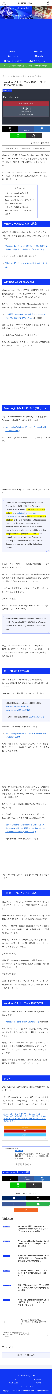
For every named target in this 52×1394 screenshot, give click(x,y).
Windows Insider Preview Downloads (21, 1022)
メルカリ (25, 1135)
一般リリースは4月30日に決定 (16, 193)
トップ (13, 1379)
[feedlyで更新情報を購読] (27, 1164)
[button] (34, 135)
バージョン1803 (24, 1172)
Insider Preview (10, 1172)
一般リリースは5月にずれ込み (16, 207)
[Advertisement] (26, 34)
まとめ (7, 214)
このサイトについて (26, 1386)
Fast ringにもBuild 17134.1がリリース (19, 200)
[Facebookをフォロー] (23, 1164)
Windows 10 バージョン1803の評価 (18, 210)
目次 (17, 188)
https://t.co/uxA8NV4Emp (16, 707)
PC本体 (38, 1383)
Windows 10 (13, 1383)
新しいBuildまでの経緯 (13, 203)
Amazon (25, 1127)
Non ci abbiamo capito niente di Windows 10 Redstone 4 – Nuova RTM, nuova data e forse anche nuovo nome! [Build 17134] (25, 828)
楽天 (25, 1131)
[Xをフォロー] (20, 1164)
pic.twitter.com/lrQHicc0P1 (17, 710)
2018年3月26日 (35, 717)
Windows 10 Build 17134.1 (15, 196)
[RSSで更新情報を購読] (30, 1164)
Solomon (19, 1151)
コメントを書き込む (26, 1355)
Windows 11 (38, 1379)
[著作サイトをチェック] (16, 1164)
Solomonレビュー (26, 3)
